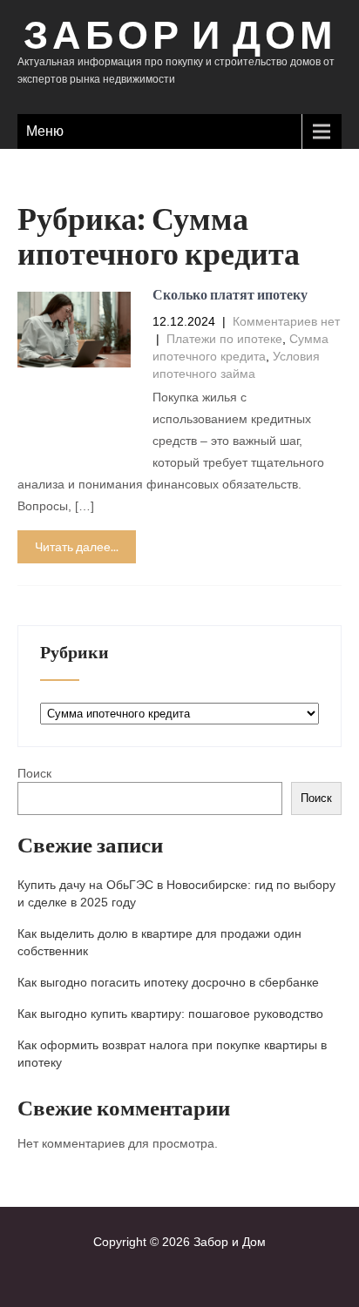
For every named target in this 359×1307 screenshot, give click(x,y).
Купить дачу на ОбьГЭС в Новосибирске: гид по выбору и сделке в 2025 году (176, 893)
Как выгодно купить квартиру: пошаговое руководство (170, 1014)
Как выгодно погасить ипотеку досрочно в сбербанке (168, 982)
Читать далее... (77, 546)
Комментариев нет (286, 321)
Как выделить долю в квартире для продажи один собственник (159, 942)
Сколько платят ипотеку (230, 295)
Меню (45, 131)
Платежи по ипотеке (224, 339)
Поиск (34, 773)
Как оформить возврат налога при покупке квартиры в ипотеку (172, 1053)
